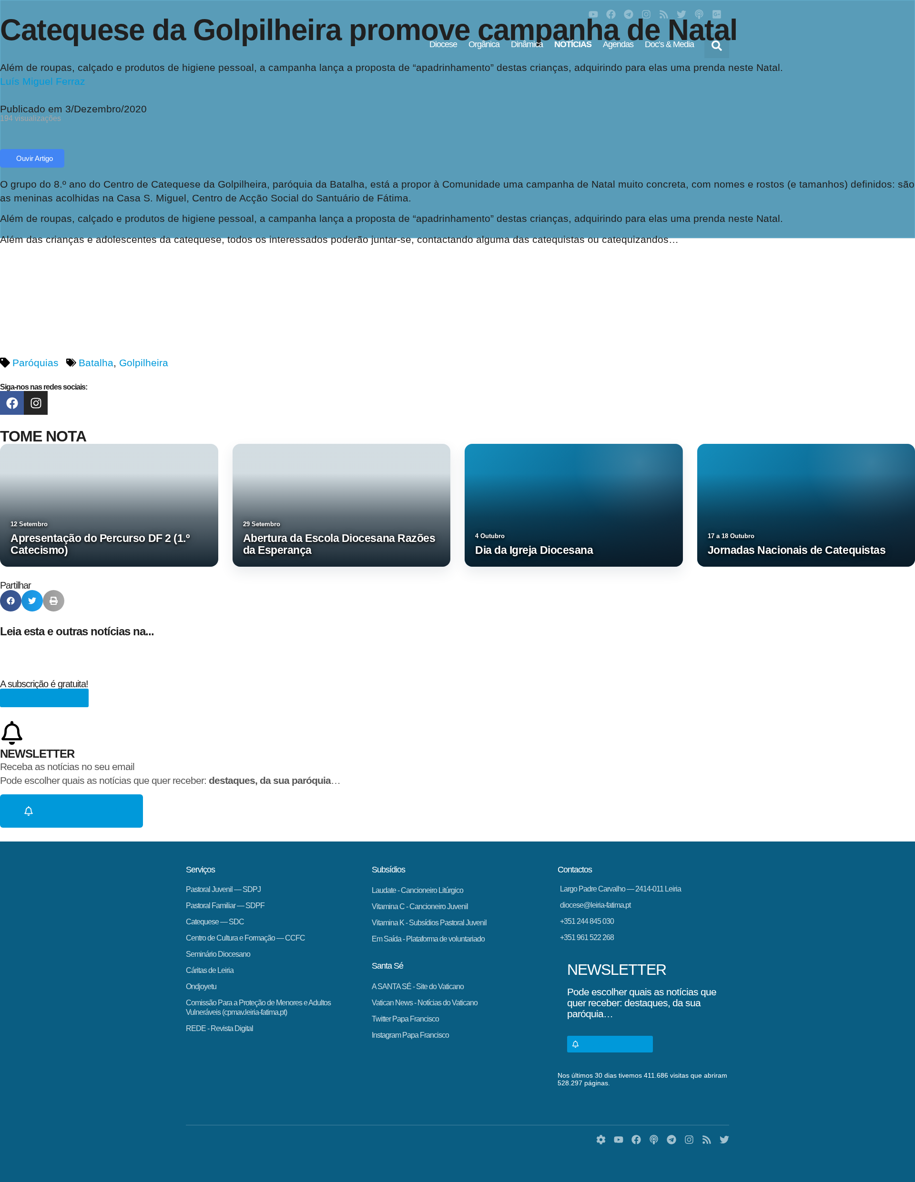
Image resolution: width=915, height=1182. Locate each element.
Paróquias (35, 362)
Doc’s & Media (669, 44)
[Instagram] (646, 14)
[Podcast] (699, 14)
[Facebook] (611, 14)
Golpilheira (143, 362)
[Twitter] (681, 14)
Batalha (96, 362)
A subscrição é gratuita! (44, 684)
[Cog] (601, 1139)
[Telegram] (628, 14)
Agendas (618, 44)
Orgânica (483, 44)
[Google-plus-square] (717, 14)
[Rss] (664, 14)
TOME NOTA (43, 436)
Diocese (443, 44)
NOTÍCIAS (572, 44)
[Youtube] (593, 14)
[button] (716, 45)
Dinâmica (527, 44)
